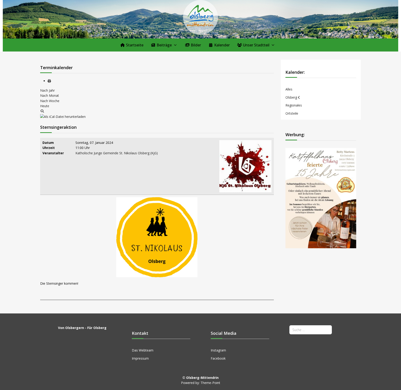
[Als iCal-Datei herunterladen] (63, 116)
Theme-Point (210, 382)
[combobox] (310, 329)
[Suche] (42, 111)
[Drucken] (49, 81)
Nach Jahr (47, 90)
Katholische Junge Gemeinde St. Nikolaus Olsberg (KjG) (116, 153)
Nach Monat (49, 95)
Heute (44, 106)
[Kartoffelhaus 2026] (320, 198)
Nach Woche (49, 101)
